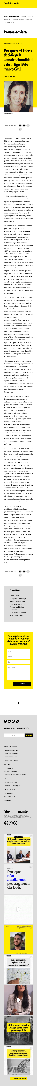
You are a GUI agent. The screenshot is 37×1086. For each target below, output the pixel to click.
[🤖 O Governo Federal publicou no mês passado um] (18, 939)
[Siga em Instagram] (13, 721)
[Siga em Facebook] (5, 721)
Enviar (22, 684)
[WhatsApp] (28, 126)
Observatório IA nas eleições (15, 774)
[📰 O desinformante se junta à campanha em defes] (18, 879)
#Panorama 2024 (11, 782)
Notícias (7, 764)
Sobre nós (7, 800)
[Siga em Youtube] (9, 721)
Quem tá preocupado (12, 760)
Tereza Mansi (10, 76)
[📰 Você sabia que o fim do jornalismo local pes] (18, 1000)
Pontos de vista (9, 768)
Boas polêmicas (9, 797)
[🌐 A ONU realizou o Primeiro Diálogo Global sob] (18, 1030)
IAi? (6, 778)
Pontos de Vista (17, 43)
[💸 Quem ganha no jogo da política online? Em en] (18, 909)
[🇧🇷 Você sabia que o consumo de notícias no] (18, 969)
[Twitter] (24, 126)
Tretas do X (9, 793)
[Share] (20, 129)
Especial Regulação (12, 786)
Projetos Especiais (10, 772)
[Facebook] (20, 126)
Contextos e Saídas (11, 750)
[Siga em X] (17, 721)
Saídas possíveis (11, 757)
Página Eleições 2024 (11, 746)
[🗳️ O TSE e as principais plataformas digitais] (18, 848)
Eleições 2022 (10, 789)
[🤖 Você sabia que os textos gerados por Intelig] (18, 1060)
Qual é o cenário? (11, 753)
